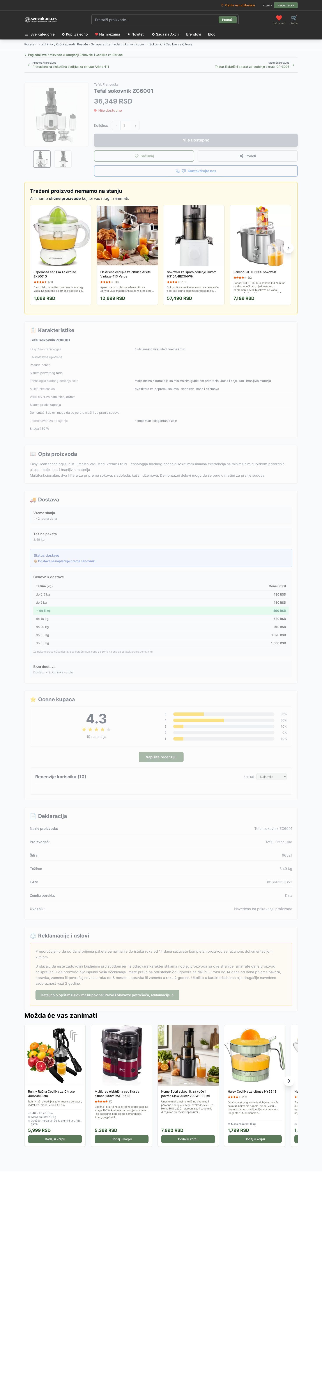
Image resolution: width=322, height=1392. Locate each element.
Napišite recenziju (161, 757)
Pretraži (227, 19)
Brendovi (193, 34)
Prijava (267, 5)
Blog (212, 34)
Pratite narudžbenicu (240, 5)
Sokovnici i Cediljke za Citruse (170, 44)
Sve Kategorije (42, 34)
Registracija (286, 5)
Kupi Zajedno (77, 34)
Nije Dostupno (195, 140)
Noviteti (138, 34)
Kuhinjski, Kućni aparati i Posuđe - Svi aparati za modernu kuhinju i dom (93, 44)
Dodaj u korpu (55, 1139)
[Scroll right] (288, 248)
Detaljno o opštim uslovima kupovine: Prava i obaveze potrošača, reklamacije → (107, 995)
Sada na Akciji (167, 34)
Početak (30, 44)
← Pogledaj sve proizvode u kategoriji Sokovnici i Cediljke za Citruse (73, 55)
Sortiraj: (249, 776)
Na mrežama (109, 34)
